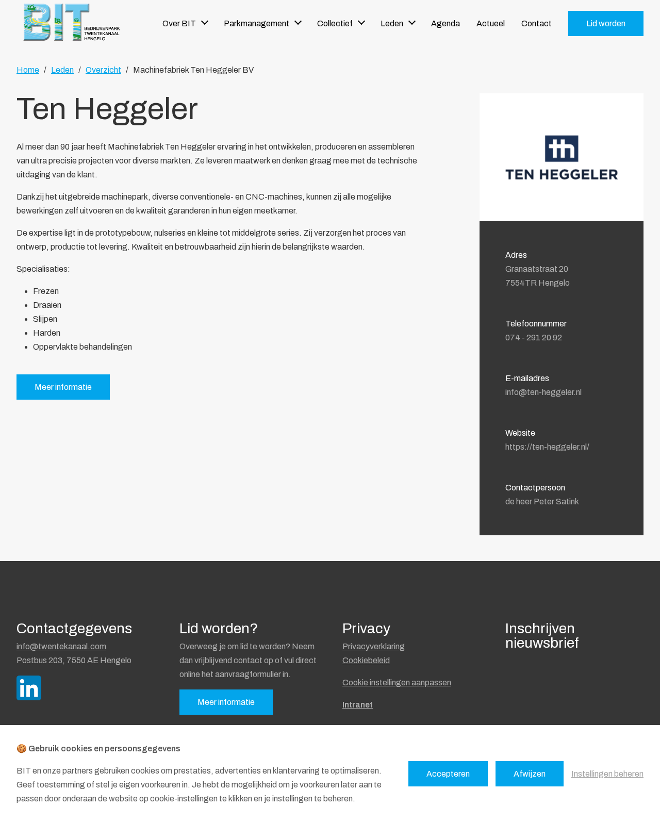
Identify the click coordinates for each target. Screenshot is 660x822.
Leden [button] (392, 23)
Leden (62, 69)
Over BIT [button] (179, 23)
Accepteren (448, 773)
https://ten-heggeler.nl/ (547, 446)
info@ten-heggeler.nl (543, 392)
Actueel (490, 23)
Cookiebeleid (366, 660)
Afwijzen (530, 773)
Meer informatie (63, 387)
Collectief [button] (335, 23)
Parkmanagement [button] (256, 23)
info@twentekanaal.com (61, 646)
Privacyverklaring (373, 646)
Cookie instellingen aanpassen (396, 682)
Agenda (445, 23)
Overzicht (103, 69)
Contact (536, 23)
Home (27, 69)
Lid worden (605, 23)
